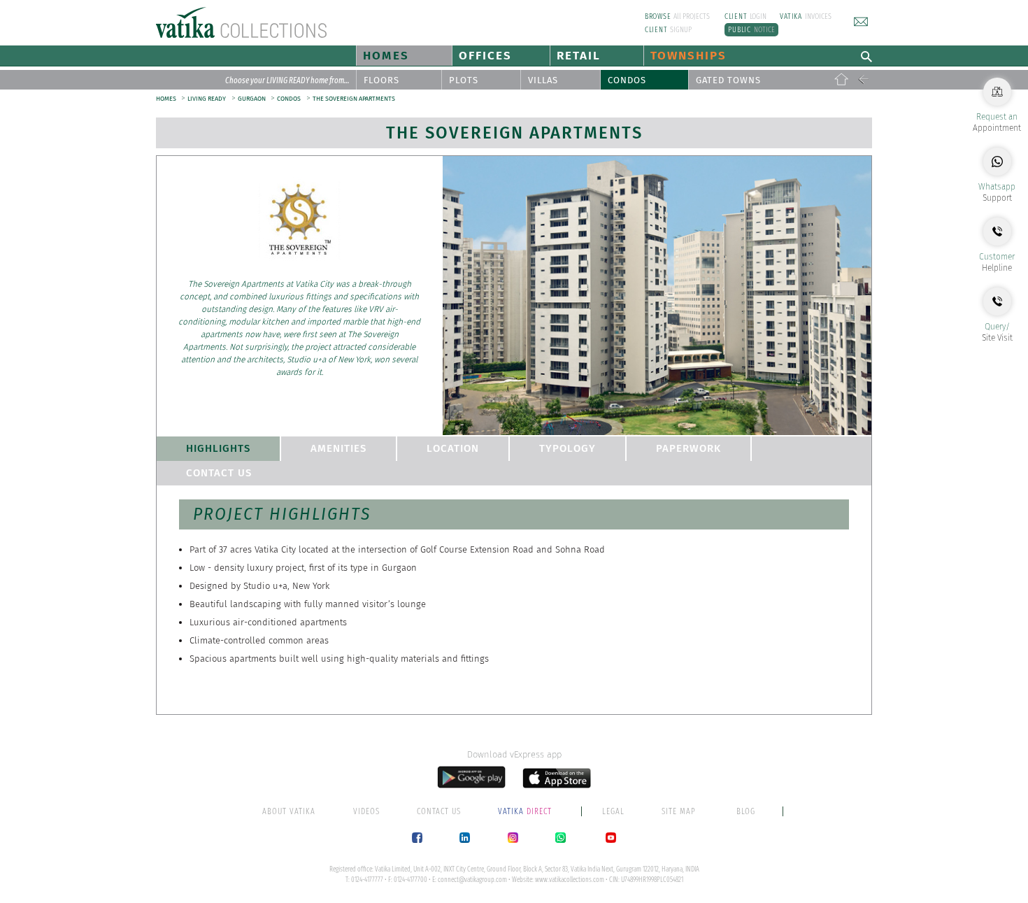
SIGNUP (668, 29)
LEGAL (613, 811)
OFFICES (485, 55)
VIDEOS (366, 811)
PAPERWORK (688, 448)
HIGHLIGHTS (218, 448)
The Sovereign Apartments (514, 133)
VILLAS (543, 80)
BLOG (745, 811)
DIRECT (526, 811)
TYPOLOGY (567, 448)
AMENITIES (338, 448)
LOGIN (745, 16)
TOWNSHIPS (688, 55)
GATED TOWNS (728, 80)
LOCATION (453, 448)
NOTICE (751, 29)
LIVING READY (206, 98)
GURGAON (252, 98)
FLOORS (381, 80)
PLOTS (463, 80)
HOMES (386, 55)
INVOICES (805, 16)
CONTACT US (219, 473)
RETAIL (579, 55)
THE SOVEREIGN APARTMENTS (354, 98)
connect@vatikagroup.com (472, 880)
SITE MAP (679, 811)
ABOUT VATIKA (288, 811)
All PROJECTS (678, 16)
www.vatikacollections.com (569, 880)
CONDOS (627, 80)
